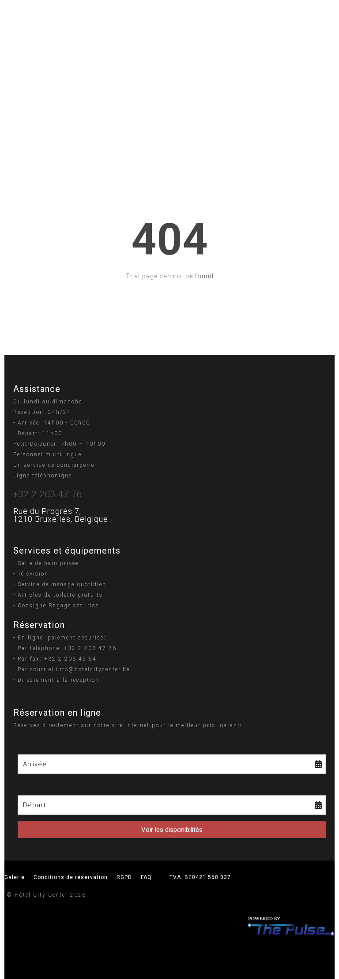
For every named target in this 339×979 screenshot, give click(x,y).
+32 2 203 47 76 (47, 494)
